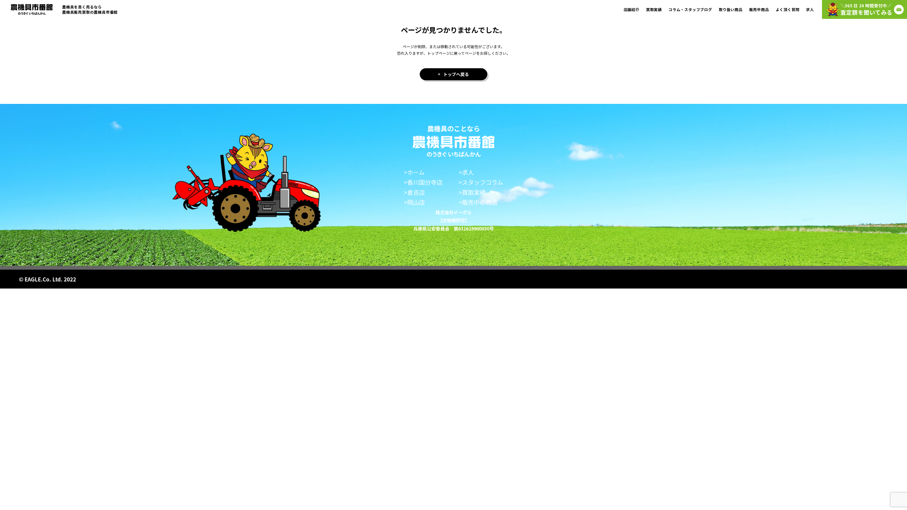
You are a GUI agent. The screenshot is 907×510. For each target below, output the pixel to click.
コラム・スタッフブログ (690, 9)
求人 (810, 9)
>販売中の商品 (478, 202)
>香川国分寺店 (423, 182)
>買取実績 (472, 192)
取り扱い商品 (731, 9)
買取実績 (654, 9)
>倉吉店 (414, 192)
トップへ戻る (456, 74)
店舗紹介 (631, 9)
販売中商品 (759, 9)
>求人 (466, 172)
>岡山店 (414, 202)
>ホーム (414, 172)
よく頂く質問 (788, 9)
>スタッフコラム (481, 182)
